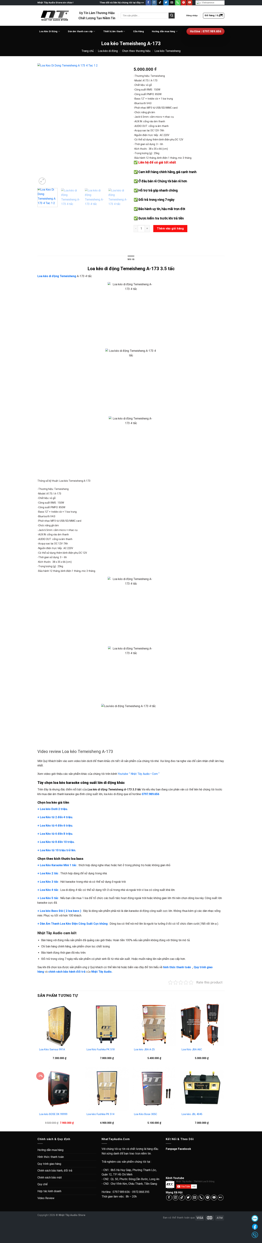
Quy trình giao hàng (49, 1164)
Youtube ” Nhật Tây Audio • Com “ (138, 774)
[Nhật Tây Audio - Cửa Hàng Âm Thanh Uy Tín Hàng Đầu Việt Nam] (55, 15)
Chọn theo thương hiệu (136, 51)
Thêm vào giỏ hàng (170, 228)
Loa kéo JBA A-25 (144, 1049)
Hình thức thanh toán (50, 1157)
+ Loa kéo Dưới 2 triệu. (52, 809)
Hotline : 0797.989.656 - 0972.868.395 (125, 1192)
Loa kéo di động (108, 51)
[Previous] (43, 124)
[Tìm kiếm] (172, 16)
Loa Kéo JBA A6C (192, 1049)
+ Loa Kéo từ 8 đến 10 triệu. (56, 842)
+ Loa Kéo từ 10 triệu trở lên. (56, 850)
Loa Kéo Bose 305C (145, 1114)
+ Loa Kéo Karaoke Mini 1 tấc (56, 865)
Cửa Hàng (138, 31)
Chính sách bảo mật (49, 1177)
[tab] (131, 259)
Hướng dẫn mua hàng (163, 31)
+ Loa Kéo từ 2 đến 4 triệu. (55, 817)
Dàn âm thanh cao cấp (80, 31)
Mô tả (131, 259)
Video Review (45, 1198)
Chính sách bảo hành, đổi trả (54, 1170)
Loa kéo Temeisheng (168, 51)
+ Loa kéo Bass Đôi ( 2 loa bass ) (59, 911)
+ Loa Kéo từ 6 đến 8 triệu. (55, 833)
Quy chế (42, 1184)
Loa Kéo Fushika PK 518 (101, 1049)
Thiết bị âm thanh (113, 31)
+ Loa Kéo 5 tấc (47, 898)
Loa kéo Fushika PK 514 (100, 1114)
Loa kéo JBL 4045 (192, 1114)
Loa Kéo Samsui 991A (52, 1049)
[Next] (122, 124)
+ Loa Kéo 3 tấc (47, 881)
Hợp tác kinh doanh (49, 1191)
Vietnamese (207, 2)
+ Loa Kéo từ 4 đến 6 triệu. (55, 825)
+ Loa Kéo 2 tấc (47, 873)
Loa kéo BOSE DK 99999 (53, 1114)
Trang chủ (87, 51)
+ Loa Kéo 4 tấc (47, 890)
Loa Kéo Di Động (48, 31)
